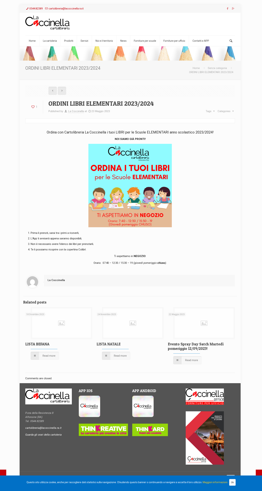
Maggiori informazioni (215, 482)
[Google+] (233, 8)
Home (196, 68)
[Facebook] (227, 8)
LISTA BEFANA (37, 344)
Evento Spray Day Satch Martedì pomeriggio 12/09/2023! (196, 346)
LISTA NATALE (108, 344)
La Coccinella (76, 111)
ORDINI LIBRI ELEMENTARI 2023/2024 (211, 72)
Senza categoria (217, 68)
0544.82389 (36, 8)
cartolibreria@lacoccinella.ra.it (66, 8)
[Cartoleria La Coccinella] (48, 23)
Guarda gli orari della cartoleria (43, 434)
